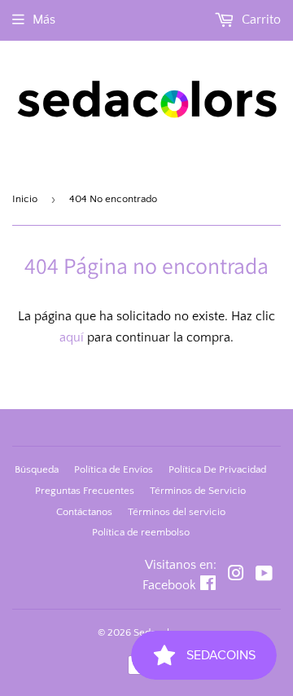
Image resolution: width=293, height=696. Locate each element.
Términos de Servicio (198, 490)
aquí (71, 337)
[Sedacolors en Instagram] (236, 575)
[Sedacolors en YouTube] (264, 575)
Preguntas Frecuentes (84, 490)
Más (44, 19)
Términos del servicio (176, 512)
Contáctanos (84, 512)
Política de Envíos (113, 469)
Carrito (259, 19)
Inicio (24, 199)
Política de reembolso (141, 532)
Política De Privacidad (217, 469)
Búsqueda (37, 469)
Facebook (169, 585)
